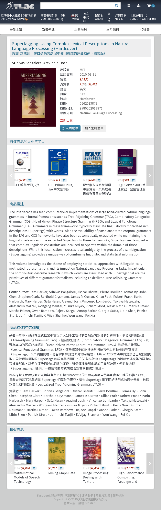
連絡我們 (87, 495)
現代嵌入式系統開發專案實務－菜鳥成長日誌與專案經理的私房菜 (97, 191)
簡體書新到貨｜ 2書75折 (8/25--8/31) (53, 17)
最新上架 (16, 29)
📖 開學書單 (75, 17)
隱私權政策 (103, 495)
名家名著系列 (98, 17)
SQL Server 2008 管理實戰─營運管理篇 (131, 186)
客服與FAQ (72, 495)
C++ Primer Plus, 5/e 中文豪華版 (60, 186)
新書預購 (48, 29)
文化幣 (108, 17)
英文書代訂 (86, 17)
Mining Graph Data (61, 472)
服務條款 (118, 495)
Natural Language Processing (101, 113)
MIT (82, 69)
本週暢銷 (80, 29)
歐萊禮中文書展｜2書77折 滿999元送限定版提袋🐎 (18, 17)
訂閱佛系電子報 (120, 17)
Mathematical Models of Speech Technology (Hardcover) (27, 479)
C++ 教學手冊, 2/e (26, 184)
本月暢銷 (112, 29)
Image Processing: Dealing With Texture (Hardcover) (96, 479)
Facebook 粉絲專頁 (50, 495)
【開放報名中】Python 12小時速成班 (143, 17)
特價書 (145, 29)
